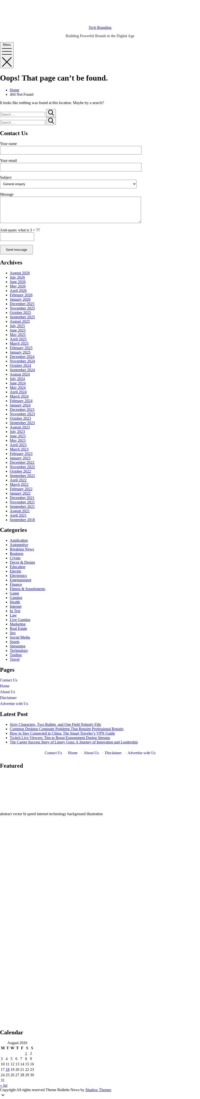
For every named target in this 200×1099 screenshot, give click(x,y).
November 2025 (22, 308)
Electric (15, 571)
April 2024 (18, 392)
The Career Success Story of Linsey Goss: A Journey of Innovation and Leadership (74, 742)
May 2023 (18, 440)
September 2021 (22, 506)
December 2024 (22, 357)
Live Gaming (20, 620)
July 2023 (17, 432)
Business (16, 553)
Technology (19, 650)
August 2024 (20, 374)
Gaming (16, 598)
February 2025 (21, 348)
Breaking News (22, 549)
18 (8, 1069)
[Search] (51, 113)
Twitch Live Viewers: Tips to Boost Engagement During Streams (60, 738)
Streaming (17, 646)
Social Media (20, 637)
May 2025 (18, 335)
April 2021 (18, 515)
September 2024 (22, 370)
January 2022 (20, 493)
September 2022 (22, 476)
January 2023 (20, 458)
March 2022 (19, 484)
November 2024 (22, 361)
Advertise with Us (14, 704)
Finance (16, 584)
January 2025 (20, 352)
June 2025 (18, 330)
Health (15, 602)
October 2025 (20, 313)
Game (14, 593)
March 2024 (19, 396)
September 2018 (22, 520)
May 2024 (18, 387)
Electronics (18, 575)
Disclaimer (8, 698)
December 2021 (22, 498)
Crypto (15, 558)
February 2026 (21, 295)
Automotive (19, 545)
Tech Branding (100, 27)
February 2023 (21, 454)
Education (17, 567)
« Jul (3, 1085)
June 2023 (18, 436)
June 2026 (18, 282)
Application (19, 540)
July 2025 (17, 326)
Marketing (18, 624)
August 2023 (20, 427)
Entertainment (20, 580)
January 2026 (20, 299)
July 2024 (17, 379)
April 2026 (18, 290)
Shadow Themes (98, 1090)
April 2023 (18, 445)
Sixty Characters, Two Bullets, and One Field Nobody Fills (55, 724)
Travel (15, 659)
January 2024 (20, 405)
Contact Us (8, 680)
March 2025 (19, 343)
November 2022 (22, 467)
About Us (7, 692)
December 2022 (22, 462)
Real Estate (18, 628)
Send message (16, 249)
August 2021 (20, 511)
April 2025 (18, 339)
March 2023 (19, 449)
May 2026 (18, 286)
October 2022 (20, 471)
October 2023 (20, 418)
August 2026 (20, 273)
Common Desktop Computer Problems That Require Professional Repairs (66, 729)
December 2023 (22, 409)
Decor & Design (22, 562)
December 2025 (22, 304)
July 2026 (17, 277)
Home (5, 686)
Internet (15, 606)
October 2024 (20, 365)
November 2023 (22, 414)
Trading (16, 655)
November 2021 (22, 502)
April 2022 (18, 480)
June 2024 (18, 383)
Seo (13, 633)
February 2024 (21, 401)
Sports (15, 642)
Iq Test (15, 611)
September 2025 (22, 317)
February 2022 (21, 489)
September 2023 (22, 423)
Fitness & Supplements (27, 589)
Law (13, 615)
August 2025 (20, 321)
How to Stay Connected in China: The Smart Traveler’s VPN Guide (62, 733)
